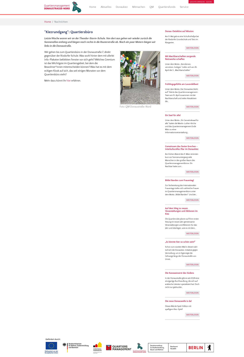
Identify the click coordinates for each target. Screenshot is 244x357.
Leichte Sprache (197, 2)
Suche (209, 2)
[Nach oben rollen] (237, 350)
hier (69, 80)
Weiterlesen (192, 48)
